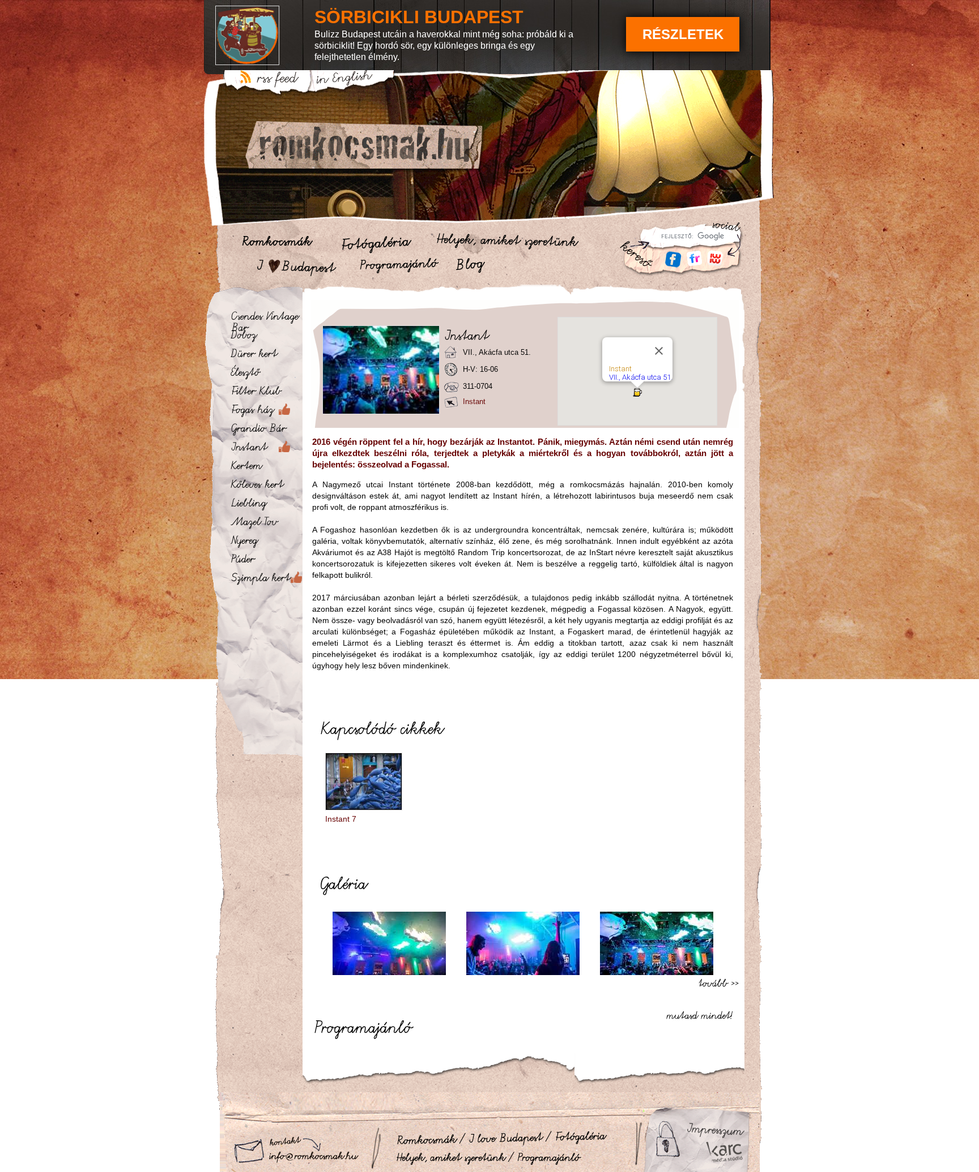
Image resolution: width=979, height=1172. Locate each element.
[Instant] (266, 449)
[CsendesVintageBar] (266, 318)
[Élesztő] (266, 374)
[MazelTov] (266, 524)
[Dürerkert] (266, 355)
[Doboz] (266, 337)
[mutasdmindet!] (702, 1013)
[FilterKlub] (266, 393)
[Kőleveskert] (266, 486)
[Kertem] (266, 468)
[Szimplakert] (266, 580)
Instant (620, 368)
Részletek (682, 34)
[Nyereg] (266, 542)
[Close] (658, 350)
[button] (637, 392)
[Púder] (266, 561)
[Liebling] (266, 505)
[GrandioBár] (266, 430)
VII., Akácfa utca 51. (640, 377)
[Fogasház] (266, 411)
